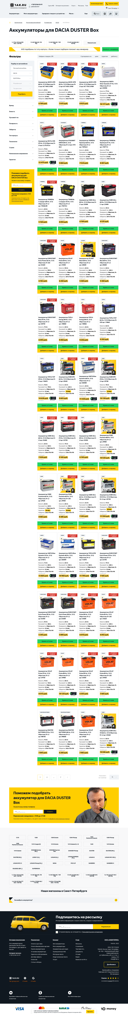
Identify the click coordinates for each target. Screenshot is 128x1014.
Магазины (81, 5)
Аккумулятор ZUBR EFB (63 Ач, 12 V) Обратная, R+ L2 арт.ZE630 (67, 379)
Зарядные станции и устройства (53, 13)
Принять (90, 1011)
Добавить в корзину (47, 114)
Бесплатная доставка (97, 3)
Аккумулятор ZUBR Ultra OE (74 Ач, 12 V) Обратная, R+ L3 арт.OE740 (108, 497)
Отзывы (78, 954)
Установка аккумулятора (38, 952)
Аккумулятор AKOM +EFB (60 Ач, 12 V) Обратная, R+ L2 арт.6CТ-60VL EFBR (46, 84)
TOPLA (62, 299)
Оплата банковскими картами (40, 946)
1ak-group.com (14, 981)
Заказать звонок (113, 3)
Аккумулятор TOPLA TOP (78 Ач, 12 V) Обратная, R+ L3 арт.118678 (46, 379)
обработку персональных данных (20, 200)
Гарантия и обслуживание (39, 954)
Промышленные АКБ (59, 952)
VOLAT (62, 240)
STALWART (63, 122)
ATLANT (83, 240)
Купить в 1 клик (47, 110)
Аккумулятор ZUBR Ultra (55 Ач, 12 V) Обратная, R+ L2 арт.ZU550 (87, 438)
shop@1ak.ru (115, 959)
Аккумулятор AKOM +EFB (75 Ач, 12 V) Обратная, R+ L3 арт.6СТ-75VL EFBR (87, 84)
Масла (71, 13)
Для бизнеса (111, 964)
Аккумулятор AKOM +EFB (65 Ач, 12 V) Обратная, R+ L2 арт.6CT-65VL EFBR (67, 84)
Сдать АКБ (51, 5)
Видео (78, 957)
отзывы (24, 981)
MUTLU (42, 122)
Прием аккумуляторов (38, 949)
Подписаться (105, 926)
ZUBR (82, 181)
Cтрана (11, 147)
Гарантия (12, 159)
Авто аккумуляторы (59, 944)
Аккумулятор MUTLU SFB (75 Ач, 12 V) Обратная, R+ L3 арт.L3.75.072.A (46, 143)
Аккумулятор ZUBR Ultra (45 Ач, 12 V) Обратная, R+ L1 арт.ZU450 (108, 202)
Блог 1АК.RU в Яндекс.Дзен (74, 996)
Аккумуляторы (14, 13)
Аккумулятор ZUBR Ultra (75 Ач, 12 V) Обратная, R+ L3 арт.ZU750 (67, 438)
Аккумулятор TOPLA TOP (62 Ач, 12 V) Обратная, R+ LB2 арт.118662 (108, 320)
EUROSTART (43, 240)
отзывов (110, 981)
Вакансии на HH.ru (81, 959)
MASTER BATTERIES (44, 712)
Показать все (92, 43)
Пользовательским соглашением (92, 932)
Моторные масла (58, 954)
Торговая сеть (80, 949)
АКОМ (41, 63)
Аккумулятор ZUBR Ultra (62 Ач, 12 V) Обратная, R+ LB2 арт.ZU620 (87, 497)
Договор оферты (36, 957)
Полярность (13, 123)
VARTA (103, 63)
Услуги (55, 959)
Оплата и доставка (36, 944)
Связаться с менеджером (110, 49)
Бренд (11, 105)
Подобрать (22, 94)
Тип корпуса (13, 135)
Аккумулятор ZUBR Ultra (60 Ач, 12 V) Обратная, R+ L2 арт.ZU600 (46, 438)
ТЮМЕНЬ (83, 122)
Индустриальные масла (60, 957)
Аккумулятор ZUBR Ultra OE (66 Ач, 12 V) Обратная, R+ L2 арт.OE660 (108, 733)
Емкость (12, 111)
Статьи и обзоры (36, 962)
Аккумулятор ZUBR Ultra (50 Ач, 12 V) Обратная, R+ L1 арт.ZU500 (87, 202)
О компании (79, 946)
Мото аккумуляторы (30, 13)
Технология (13, 141)
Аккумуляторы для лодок (60, 949)
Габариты (12, 129)
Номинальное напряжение (18, 153)
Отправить (22, 190)
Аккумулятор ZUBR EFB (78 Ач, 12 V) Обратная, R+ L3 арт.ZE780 (108, 379)
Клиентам (34, 959)
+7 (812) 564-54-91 (36, 4)
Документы (79, 952)
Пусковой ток (13, 117)
